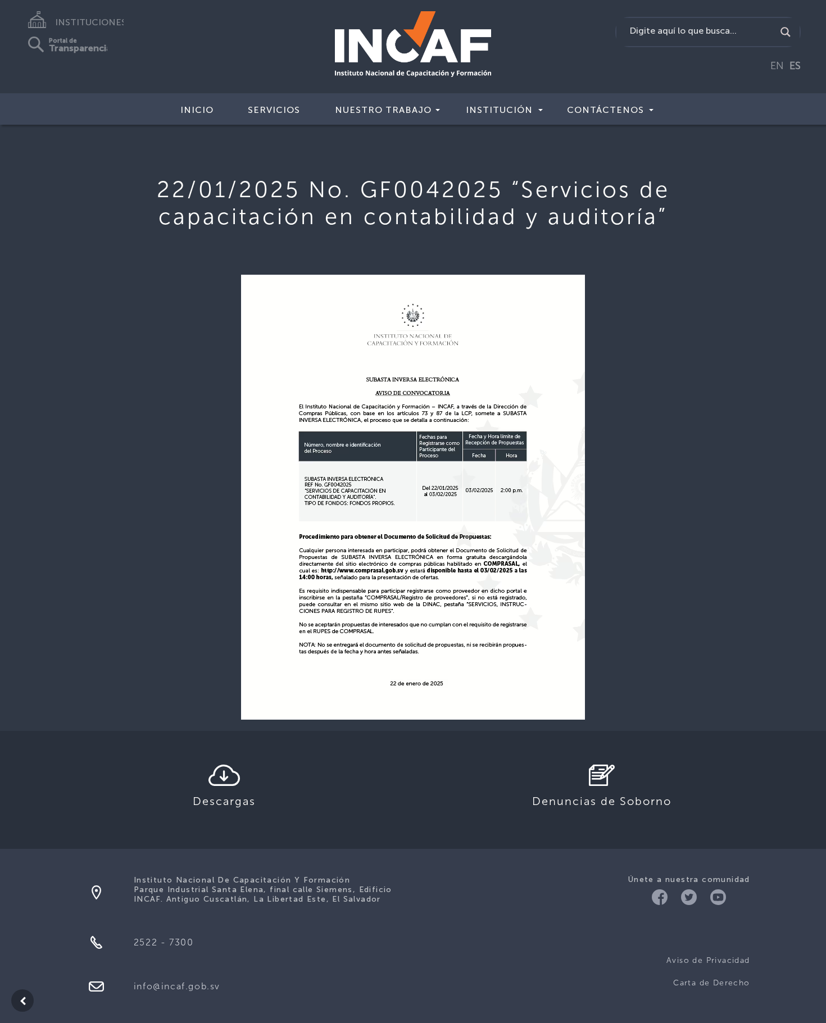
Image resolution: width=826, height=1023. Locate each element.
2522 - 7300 (164, 942)
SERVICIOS (274, 109)
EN (777, 66)
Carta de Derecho (711, 983)
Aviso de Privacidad (708, 960)
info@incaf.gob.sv (177, 986)
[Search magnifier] (785, 32)
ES (795, 66)
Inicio (197, 109)
